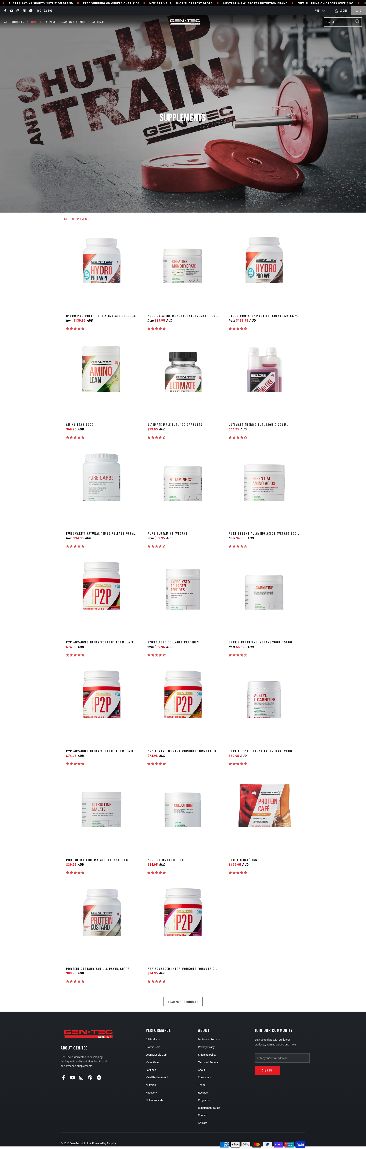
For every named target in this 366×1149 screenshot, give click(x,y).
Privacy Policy (206, 1047)
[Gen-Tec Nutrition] (185, 22)
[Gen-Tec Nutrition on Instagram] (18, 10)
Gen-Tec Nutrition (80, 1143)
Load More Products (183, 1001)
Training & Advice (72, 21)
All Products (14, 21)
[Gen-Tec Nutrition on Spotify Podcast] (30, 10)
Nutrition (151, 1085)
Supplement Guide (209, 1107)
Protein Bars (153, 1047)
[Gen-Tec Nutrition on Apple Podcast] (24, 10)
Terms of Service (208, 1062)
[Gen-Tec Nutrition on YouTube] (11, 10)
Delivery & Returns (209, 1039)
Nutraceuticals (154, 1100)
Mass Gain (152, 1062)
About (201, 1070)
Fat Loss (151, 1070)
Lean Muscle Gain (156, 1054)
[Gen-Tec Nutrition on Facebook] (5, 10)
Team (201, 1085)
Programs (204, 1100)
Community (205, 1077)
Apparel (51, 21)
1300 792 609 (44, 10)
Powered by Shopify (104, 1143)
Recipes (203, 1092)
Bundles (37, 21)
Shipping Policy (207, 1054)
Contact (202, 1115)
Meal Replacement (157, 1077)
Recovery (151, 1092)
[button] (75, 328)
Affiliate (98, 21)
